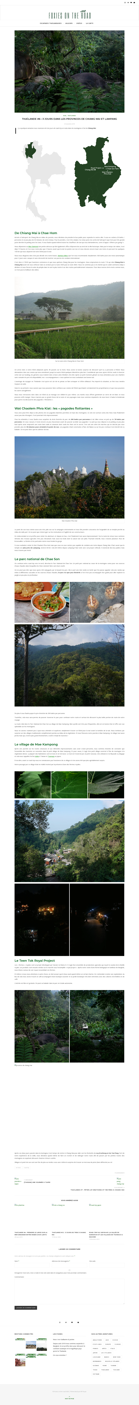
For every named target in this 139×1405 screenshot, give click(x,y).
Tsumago (51, 756)
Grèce (104, 1348)
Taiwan (113, 1365)
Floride (118, 1344)
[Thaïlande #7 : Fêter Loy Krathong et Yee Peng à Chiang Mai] (120, 1181)
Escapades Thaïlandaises (51, 23)
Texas (95, 1370)
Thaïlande (72, 115)
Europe (108, 1344)
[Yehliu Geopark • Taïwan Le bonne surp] (42, 1339)
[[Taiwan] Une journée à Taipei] (18, 1181)
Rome (105, 1365)
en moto (18, 1167)
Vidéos (79, 23)
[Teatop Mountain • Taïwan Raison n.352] (42, 1347)
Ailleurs (69, 23)
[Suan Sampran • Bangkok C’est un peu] (20, 1355)
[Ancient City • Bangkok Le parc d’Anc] (20, 1362)
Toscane (116, 1370)
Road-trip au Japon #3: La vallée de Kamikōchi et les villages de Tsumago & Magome (106, 1235)
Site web (92, 1261)
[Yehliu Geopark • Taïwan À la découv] (31, 1344)
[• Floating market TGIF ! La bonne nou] (31, 1357)
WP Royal (83, 1391)
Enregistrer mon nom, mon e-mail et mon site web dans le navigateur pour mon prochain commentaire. (51, 1273)
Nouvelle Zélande (112, 1361)
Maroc (106, 1357)
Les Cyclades (106, 1352)
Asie (64, 115)
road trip (26, 1167)
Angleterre (97, 1340)
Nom (17, 1261)
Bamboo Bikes (63, 256)
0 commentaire (119, 1173)
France (95, 1348)
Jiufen (37, 756)
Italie (112, 1348)
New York (117, 1357)
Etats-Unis (97, 1344)
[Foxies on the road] (69, 15)
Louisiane (97, 1357)
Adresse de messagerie (61, 1261)
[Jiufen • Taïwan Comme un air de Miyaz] (20, 1339)
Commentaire (19, 1277)
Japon (95, 1352)
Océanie (96, 1365)
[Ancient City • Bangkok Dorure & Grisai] (42, 1355)
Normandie (97, 1361)
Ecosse (115, 1340)
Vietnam (96, 1374)
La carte (89, 23)
